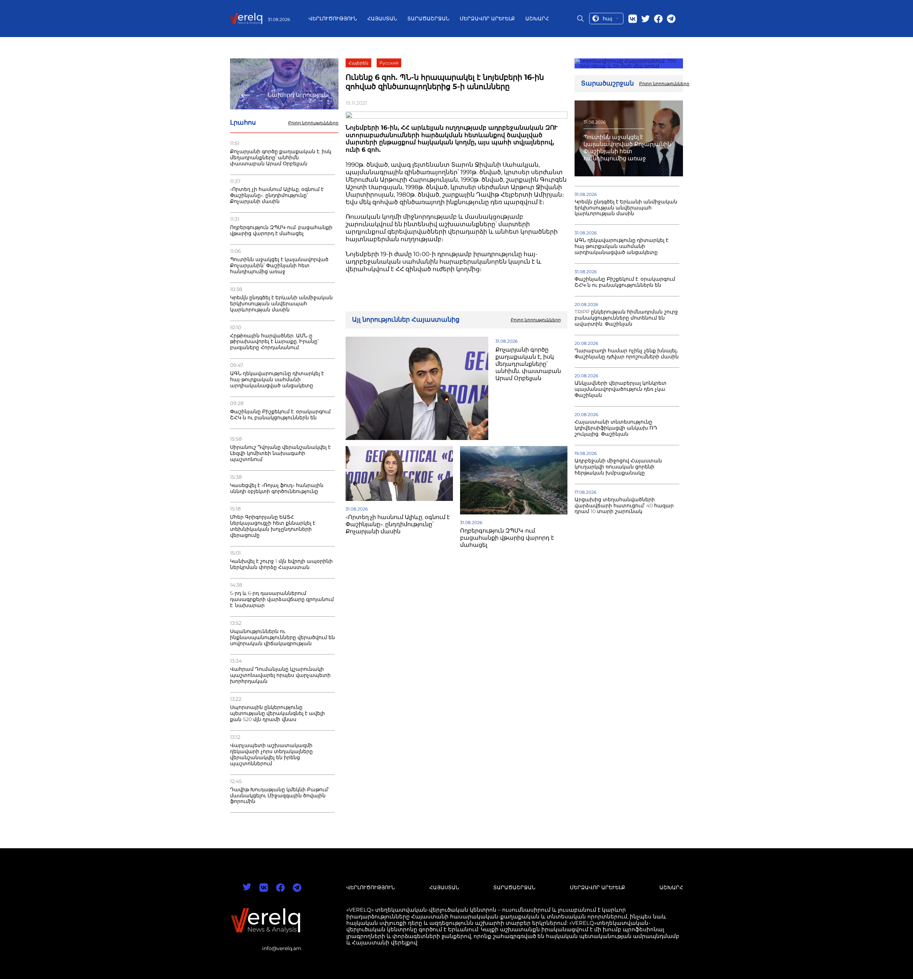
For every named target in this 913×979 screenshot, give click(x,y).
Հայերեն (358, 63)
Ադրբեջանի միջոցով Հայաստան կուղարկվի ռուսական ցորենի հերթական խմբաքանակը (618, 467)
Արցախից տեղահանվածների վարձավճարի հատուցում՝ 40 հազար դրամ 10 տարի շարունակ (624, 506)
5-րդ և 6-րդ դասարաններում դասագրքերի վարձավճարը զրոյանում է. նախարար (282, 599)
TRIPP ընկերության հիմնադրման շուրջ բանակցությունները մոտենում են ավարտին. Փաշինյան (626, 318)
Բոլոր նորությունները (313, 122)
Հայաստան (382, 18)
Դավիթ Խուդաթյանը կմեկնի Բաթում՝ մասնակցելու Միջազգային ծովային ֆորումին (279, 796)
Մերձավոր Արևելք (487, 18)
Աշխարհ (537, 18)
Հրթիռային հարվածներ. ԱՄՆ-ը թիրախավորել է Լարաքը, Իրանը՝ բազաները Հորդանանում (274, 342)
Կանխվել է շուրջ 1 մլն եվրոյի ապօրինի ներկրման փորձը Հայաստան (281, 564)
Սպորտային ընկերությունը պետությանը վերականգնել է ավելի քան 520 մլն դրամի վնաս (277, 713)
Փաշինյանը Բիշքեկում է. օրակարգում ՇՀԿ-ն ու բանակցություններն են (280, 415)
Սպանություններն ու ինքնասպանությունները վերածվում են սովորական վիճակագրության (282, 637)
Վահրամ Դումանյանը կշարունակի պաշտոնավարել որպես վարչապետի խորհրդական (280, 675)
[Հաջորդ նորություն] (629, 63)
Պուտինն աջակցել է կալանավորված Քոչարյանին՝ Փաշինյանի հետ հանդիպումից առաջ (279, 266)
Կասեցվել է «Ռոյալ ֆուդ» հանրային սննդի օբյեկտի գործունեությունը (276, 488)
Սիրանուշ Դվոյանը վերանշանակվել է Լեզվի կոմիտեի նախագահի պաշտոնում (280, 453)
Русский (388, 63)
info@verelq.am (281, 948)
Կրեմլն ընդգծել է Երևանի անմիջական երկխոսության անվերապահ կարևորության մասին (281, 304)
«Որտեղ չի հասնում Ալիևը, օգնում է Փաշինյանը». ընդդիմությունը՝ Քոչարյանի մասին (276, 195)
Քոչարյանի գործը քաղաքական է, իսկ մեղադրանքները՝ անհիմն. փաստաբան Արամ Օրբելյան (280, 158)
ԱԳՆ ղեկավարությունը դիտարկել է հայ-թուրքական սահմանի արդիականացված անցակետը (277, 380)
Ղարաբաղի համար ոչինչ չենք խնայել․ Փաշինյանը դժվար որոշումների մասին (627, 354)
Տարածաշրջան (428, 18)
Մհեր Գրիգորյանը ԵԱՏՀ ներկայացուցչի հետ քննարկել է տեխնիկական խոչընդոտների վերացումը (272, 526)
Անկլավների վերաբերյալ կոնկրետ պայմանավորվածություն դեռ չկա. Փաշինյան (621, 389)
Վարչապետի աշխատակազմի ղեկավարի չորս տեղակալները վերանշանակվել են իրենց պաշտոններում (271, 754)
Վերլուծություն (332, 18)
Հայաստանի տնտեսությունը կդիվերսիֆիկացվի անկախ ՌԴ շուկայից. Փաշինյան (616, 428)
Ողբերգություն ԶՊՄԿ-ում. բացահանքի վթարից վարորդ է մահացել (281, 230)
